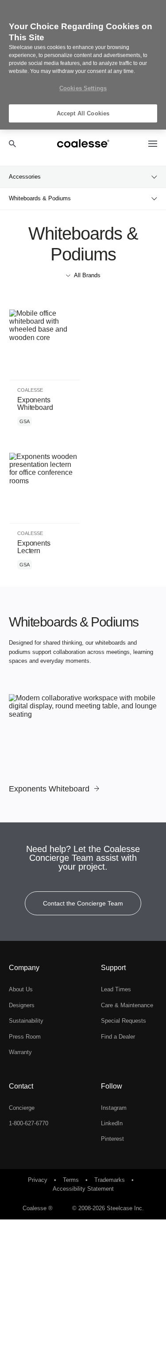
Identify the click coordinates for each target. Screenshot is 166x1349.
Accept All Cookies (83, 113)
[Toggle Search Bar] (12, 144)
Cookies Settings (83, 88)
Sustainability (26, 1020)
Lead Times (116, 989)
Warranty (20, 1052)
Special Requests (123, 1020)
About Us (21, 989)
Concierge (22, 1107)
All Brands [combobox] (87, 275)
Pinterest (112, 1138)
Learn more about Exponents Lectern (44, 515)
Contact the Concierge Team (83, 903)
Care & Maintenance (127, 1005)
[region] (83, 65)
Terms (72, 1180)
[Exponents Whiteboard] (83, 744)
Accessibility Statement (83, 1188)
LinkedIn (112, 1123)
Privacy (38, 1180)
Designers (22, 1005)
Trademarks (110, 1180)
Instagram (114, 1107)
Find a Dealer (118, 1036)
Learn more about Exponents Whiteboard (44, 372)
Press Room (25, 1036)
